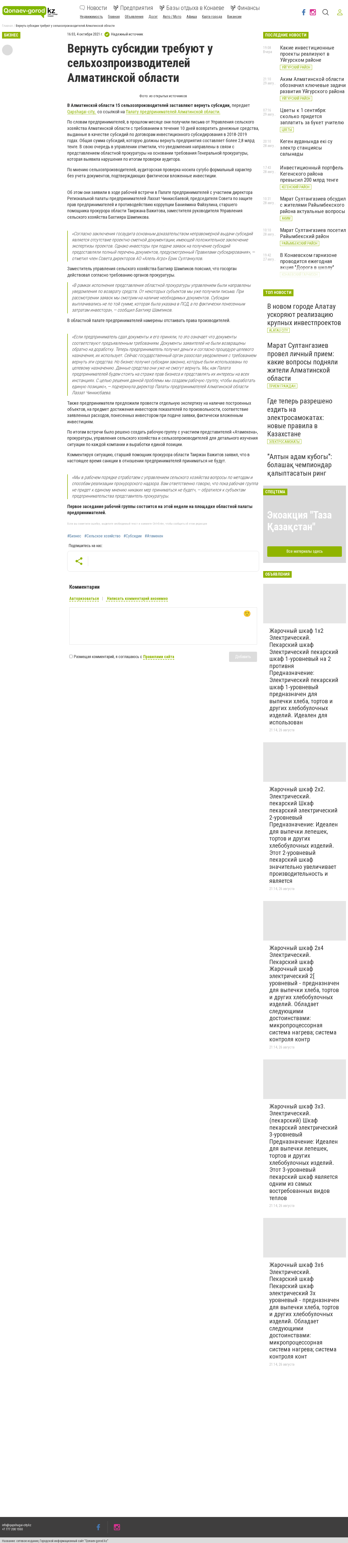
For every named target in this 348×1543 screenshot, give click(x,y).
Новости (97, 7)
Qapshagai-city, (81, 111)
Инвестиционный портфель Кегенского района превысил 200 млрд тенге (311, 174)
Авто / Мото (172, 17)
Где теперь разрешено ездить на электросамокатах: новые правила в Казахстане (299, 417)
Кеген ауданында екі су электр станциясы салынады (306, 147)
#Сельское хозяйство (102, 536)
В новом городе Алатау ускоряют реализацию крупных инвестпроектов (304, 314)
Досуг (153, 17)
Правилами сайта (158, 656)
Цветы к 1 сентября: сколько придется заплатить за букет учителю (312, 116)
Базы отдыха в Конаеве (195, 7)
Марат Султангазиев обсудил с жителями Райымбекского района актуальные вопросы (313, 205)
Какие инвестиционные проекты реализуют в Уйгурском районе (307, 54)
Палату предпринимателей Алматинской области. (173, 111)
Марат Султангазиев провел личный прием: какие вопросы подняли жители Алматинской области (302, 361)
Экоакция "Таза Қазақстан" (299, 521)
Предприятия (136, 7)
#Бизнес (74, 536)
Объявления (134, 17)
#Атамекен (154, 536)
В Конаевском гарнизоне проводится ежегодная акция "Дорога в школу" (308, 261)
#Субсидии (133, 536)
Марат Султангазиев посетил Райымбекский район (313, 233)
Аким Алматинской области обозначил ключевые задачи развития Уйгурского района (313, 85)
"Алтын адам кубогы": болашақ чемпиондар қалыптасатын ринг (299, 464)
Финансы (248, 7)
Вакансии (234, 17)
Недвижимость (91, 17)
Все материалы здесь (304, 551)
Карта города (212, 17)
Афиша (191, 17)
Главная (114, 17)
